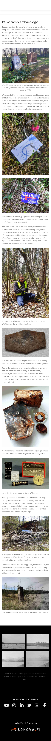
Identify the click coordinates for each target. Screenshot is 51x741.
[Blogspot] (37, 705)
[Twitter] (29, 705)
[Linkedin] (22, 705)
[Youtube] (6, 705)
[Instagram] (14, 705)
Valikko (46, 5)
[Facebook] (45, 705)
